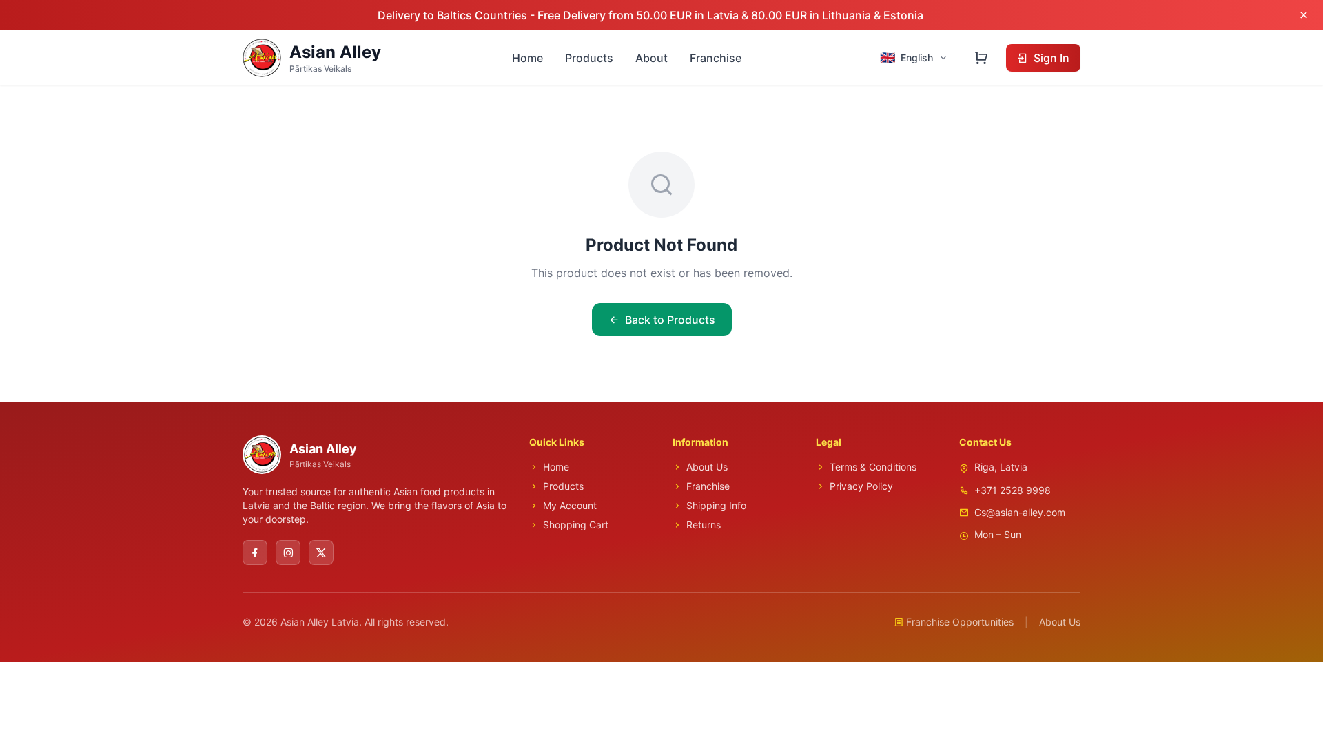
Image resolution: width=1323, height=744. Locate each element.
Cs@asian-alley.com (1019, 512)
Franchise (715, 58)
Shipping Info (716, 505)
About (651, 58)
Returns (703, 524)
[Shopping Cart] (981, 58)
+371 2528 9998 (1012, 490)
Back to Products (670, 320)
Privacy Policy (861, 486)
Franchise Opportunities (960, 622)
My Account (570, 505)
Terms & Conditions (873, 467)
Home (527, 58)
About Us (707, 467)
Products (589, 58)
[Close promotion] (1303, 15)
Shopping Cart (575, 524)
